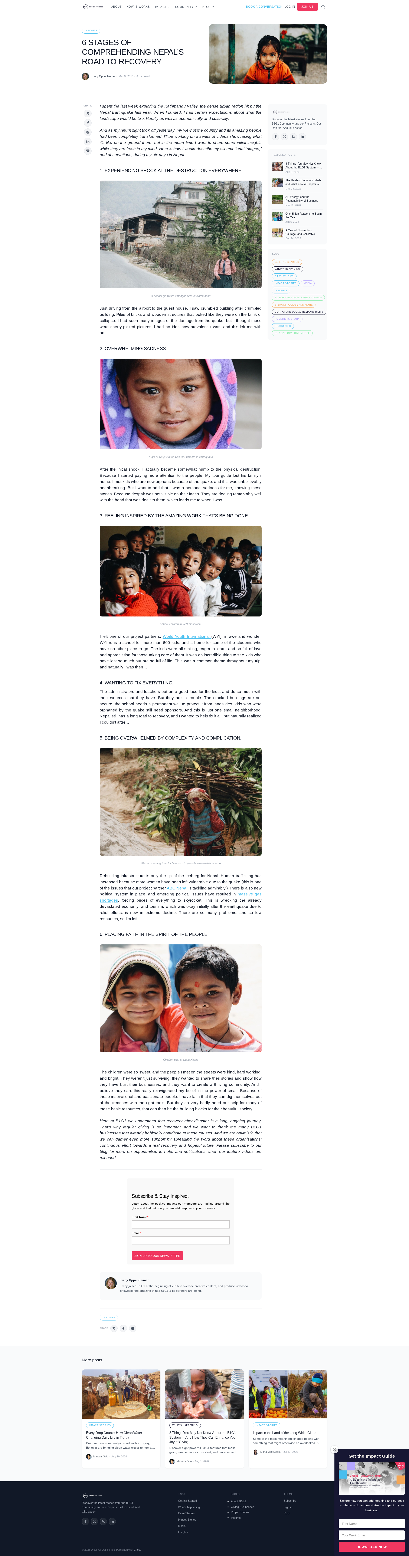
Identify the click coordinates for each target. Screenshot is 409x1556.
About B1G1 (238, 1501)
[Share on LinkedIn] (88, 141)
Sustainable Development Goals (298, 297)
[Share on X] (88, 113)
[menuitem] (252, 1501)
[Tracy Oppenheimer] (85, 76)
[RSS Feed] (103, 1521)
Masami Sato (100, 1456)
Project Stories (240, 1512)
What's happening (287, 269)
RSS (286, 1513)
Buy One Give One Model (292, 333)
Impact (161, 7)
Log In (290, 6)
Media (308, 283)
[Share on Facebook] (88, 123)
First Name (140, 1217)
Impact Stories (286, 283)
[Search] (323, 7)
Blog (206, 7)
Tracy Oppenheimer (103, 76)
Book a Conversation (264, 6)
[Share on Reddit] (88, 132)
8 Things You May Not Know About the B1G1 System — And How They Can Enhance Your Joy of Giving (202, 1437)
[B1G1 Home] (93, 6)
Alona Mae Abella (270, 1451)
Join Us (307, 6)
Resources (283, 326)
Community (184, 7)
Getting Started (287, 262)
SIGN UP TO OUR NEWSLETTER (157, 1255)
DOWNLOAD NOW (372, 1547)
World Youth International (187, 636)
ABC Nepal (178, 888)
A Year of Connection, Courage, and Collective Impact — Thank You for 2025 (304, 234)
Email (136, 1233)
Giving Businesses (242, 1507)
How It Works (138, 6)
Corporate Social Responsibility (299, 311)
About (116, 6)
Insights (91, 30)
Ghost (137, 1549)
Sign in (288, 1507)
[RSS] (293, 136)
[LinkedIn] (302, 136)
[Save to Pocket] (88, 151)
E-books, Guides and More (294, 304)
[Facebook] (275, 136)
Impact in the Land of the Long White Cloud (284, 1433)
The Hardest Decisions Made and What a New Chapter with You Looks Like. (303, 184)
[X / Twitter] (284, 136)
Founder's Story (287, 319)
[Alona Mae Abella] (255, 1452)
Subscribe (290, 1500)
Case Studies (284, 276)
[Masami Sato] (89, 1457)
